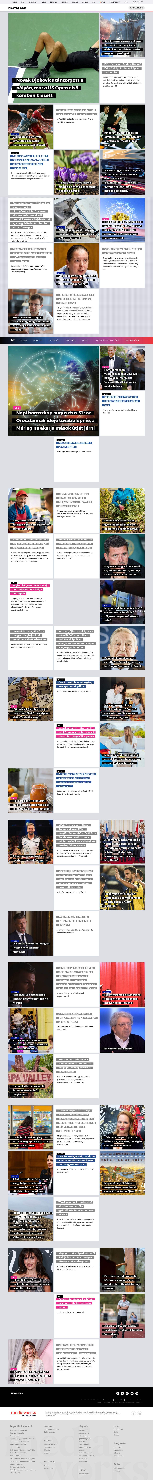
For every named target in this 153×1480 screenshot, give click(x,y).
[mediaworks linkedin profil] (139, 1413)
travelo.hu (82, 1450)
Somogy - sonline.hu (17, 1467)
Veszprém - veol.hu (51, 1429)
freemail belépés (136, 8)
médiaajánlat (138, 1400)
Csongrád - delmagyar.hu (19, 1441)
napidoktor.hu (84, 1444)
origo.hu (47, 1453)
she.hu (116, 1435)
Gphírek (85, 2)
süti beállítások (119, 1400)
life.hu (116, 1432)
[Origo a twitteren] (122, 1393)
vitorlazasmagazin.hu (87, 1456)
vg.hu (46, 1465)
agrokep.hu (48, 1468)
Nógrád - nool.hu (16, 1464)
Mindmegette (33, 2)
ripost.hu (117, 1426)
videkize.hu (83, 1458)
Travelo (75, 2)
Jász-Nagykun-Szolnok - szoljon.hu (23, 1458)
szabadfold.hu (49, 1447)
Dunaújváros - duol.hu (18, 1444)
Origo (15, 2)
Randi (103, 2)
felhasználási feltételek (105, 1400)
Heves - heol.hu (16, 1456)
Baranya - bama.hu (17, 1433)
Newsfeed (53, 2)
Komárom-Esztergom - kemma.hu (22, 1461)
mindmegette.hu (85, 1447)
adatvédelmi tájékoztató (88, 1400)
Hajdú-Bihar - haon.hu (18, 1453)
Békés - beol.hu (15, 1436)
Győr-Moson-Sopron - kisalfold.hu (22, 1450)
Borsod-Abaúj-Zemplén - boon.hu (22, 1439)
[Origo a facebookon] (117, 1393)
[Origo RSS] (136, 1393)
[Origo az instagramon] (127, 1393)
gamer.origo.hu (84, 1439)
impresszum (128, 1400)
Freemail (65, 2)
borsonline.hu (84, 1474)
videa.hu (117, 1453)
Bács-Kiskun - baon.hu (18, 1430)
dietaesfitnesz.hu (85, 1453)
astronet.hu (83, 1430)
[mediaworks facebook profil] (133, 1413)
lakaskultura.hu (84, 1436)
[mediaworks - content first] (23, 1414)
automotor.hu (84, 1433)
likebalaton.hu (84, 1441)
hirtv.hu (47, 1450)
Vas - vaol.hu (49, 1426)
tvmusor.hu (83, 1461)
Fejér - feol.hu (15, 1447)
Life (22, 2)
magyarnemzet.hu (51, 1444)
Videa (44, 2)
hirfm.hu (117, 1471)
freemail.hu (118, 1447)
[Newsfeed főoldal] (17, 1393)
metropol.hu (118, 1429)
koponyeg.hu (118, 1450)
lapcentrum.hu (119, 1456)
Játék (126, 2)
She (93, 2)
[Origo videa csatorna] (132, 1393)
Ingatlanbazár (115, 2)
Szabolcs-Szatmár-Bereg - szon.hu (23, 1470)
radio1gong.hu (119, 1468)
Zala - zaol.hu (49, 1432)
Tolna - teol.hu (15, 1473)
